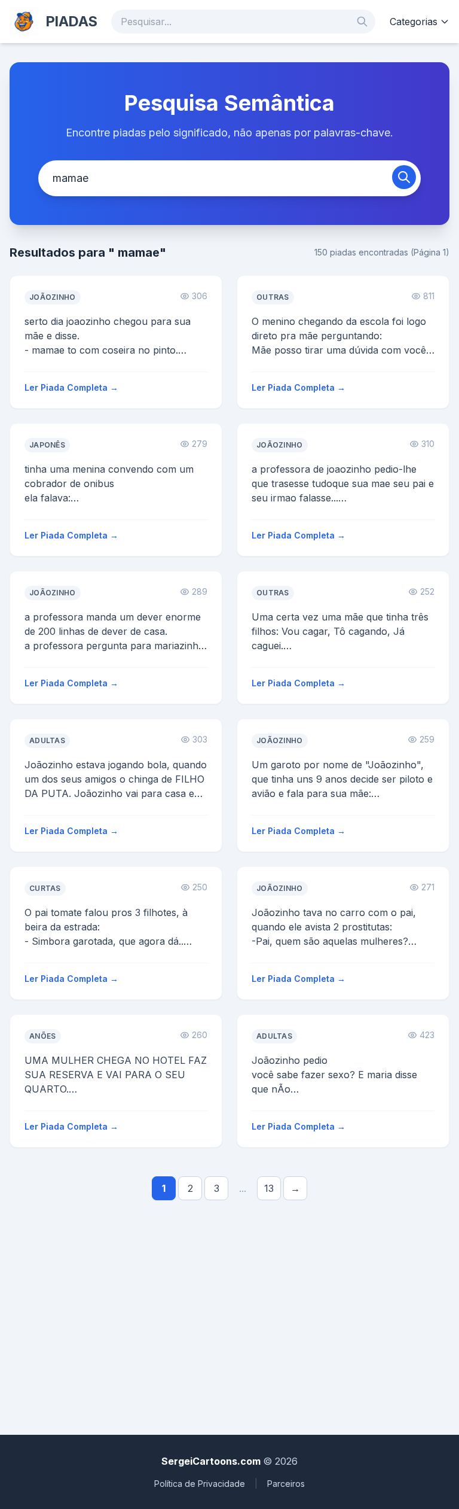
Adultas (47, 740)
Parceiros (286, 1483)
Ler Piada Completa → (71, 387)
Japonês (47, 444)
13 (269, 1188)
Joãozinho (52, 297)
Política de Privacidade (199, 1483)
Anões (42, 1036)
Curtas (45, 888)
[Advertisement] (229, 1313)
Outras (272, 297)
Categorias (413, 22)
